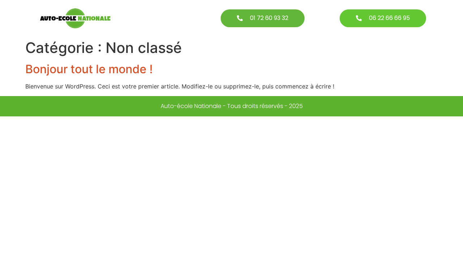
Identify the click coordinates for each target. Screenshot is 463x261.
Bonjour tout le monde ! (89, 69)
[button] (263, 18)
